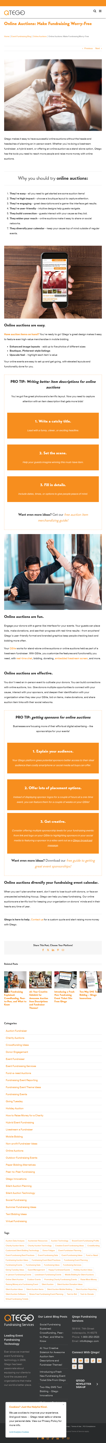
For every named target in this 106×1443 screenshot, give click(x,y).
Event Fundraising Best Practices (20, 1255)
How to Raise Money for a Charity (24, 1115)
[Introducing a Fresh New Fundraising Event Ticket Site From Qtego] (65, 972)
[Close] (63, 1404)
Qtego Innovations (16, 1179)
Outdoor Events (34, 1279)
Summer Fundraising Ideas (21, 1207)
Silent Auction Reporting (86, 1289)
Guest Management (36, 1270)
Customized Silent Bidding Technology (22, 1250)
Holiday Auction (14, 1108)
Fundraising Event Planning (76, 1260)
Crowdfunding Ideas (17, 1045)
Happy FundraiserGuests (59, 1270)
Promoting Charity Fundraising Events (60, 1279)
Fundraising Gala (33, 1265)
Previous (88, 48)
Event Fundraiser (15, 1059)
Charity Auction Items (15, 1245)
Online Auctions (40, 36)
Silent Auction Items (34, 1289)
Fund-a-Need (92, 1255)
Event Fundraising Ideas (72, 1255)
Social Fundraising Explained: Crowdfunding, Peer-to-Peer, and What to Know (15, 998)
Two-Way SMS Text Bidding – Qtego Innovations (89, 995)
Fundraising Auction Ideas (17, 1260)
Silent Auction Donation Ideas (70, 1284)
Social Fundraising (16, 1200)
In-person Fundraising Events (18, 1274)
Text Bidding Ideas (16, 1214)
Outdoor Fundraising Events (21, 1157)
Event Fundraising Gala (48, 1255)
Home (6, 36)
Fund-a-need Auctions (18, 1073)
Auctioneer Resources (37, 1241)
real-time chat (24, 658)
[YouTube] (80, 1360)
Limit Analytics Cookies (19, 1432)
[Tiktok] (93, 1360)
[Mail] (80, 1366)
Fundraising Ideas (51, 1265)
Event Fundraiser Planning (69, 1250)
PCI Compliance (89, 1426)
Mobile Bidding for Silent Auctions (79, 1274)
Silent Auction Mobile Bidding (59, 1289)
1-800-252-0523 (90, 1337)
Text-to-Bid (72, 1294)
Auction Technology (59, 1241)
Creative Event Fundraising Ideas (69, 1245)
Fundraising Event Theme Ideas (23, 1087)
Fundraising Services (72, 1265)
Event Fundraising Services (21, 1066)
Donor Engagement (17, 1052)
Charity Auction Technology (40, 1245)
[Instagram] (86, 1360)
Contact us (37, 919)
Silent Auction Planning (19, 1186)
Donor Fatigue (49, 1250)
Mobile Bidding (14, 1136)
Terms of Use (76, 1426)
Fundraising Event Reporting (22, 1080)
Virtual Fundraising (16, 1221)
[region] (36, 1419)
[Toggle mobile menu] (100, 11)
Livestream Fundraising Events (48, 1274)
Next (97, 48)
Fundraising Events (16, 1094)
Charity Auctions (15, 1038)
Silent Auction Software (16, 1294)
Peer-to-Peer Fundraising (20, 1172)
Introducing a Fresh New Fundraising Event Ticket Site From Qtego (64, 996)
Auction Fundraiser (16, 1031)
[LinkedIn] (99, 1360)
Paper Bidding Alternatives (21, 1164)
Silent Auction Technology (20, 1193)
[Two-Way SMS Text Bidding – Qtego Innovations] (91, 972)
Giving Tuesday (14, 1101)
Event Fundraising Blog (21, 36)
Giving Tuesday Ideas (15, 1270)
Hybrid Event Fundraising (20, 1122)
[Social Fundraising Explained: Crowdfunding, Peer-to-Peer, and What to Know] (15, 972)
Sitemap (66, 1426)
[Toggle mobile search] (94, 11)
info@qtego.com (89, 1341)
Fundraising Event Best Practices (46, 1260)
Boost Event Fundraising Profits (85, 1241)
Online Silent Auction (15, 1279)
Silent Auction (48, 1284)
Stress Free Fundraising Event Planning (46, 1294)
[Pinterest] (74, 1366)
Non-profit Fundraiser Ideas (21, 1143)
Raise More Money (88, 1279)
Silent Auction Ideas (14, 1289)
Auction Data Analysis (15, 1241)
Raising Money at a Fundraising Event (22, 1284)
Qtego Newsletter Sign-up (83, 1384)
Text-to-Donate (87, 1294)
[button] (6, 991)
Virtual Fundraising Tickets (17, 1299)
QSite (13, 648)
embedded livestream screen (71, 658)
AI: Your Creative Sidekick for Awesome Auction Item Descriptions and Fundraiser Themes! (38, 999)
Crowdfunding (93, 1245)
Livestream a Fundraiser (19, 1129)
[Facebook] (74, 1360)
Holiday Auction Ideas (83, 1270)
